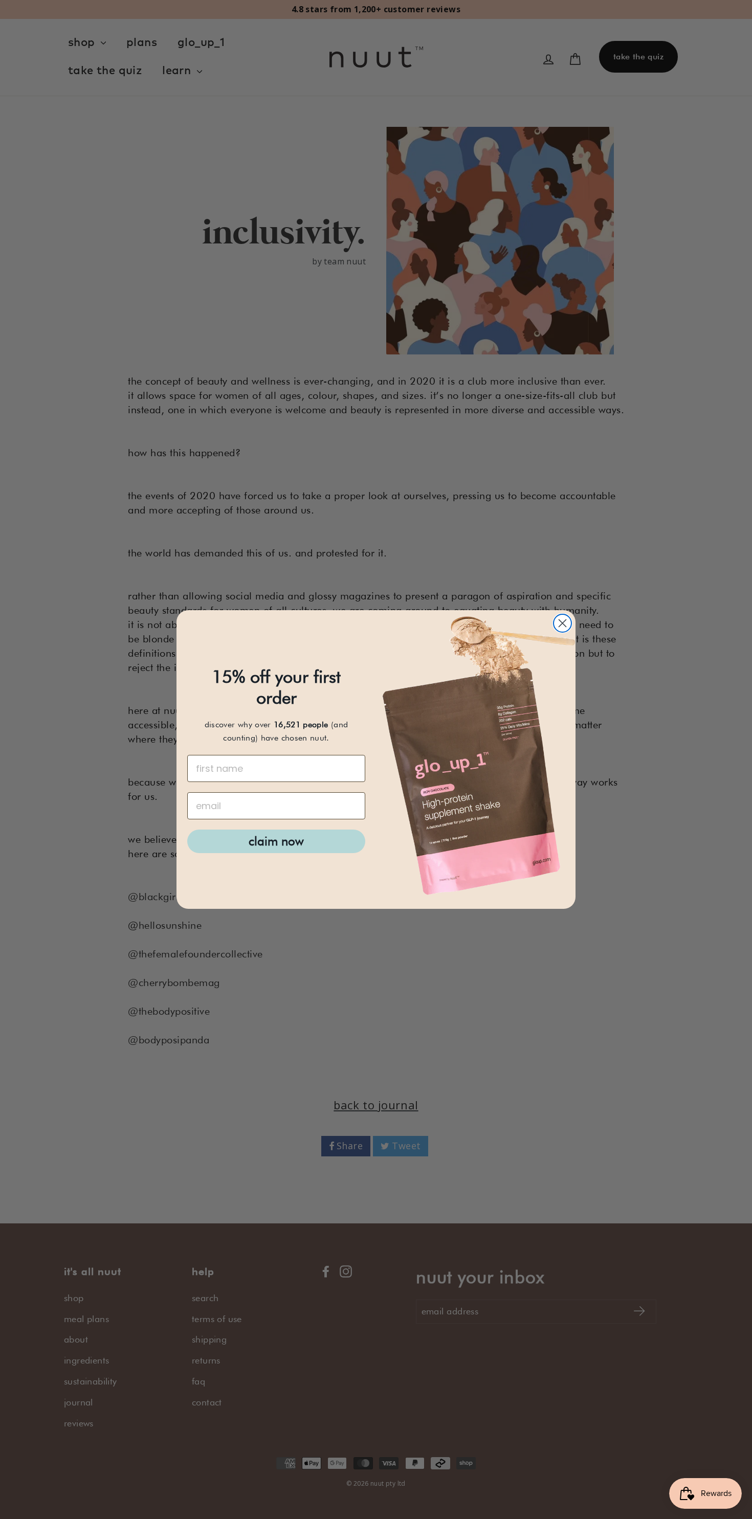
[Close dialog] (562, 623)
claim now (276, 841)
